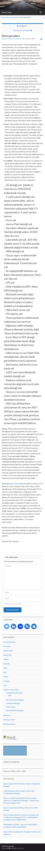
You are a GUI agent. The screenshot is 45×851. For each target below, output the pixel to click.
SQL (5, 685)
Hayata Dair (7, 655)
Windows (6, 715)
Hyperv (6, 659)
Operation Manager (13, 703)
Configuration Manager (14, 693)
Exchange (6, 646)
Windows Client (9, 720)
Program (6, 681)
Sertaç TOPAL (8, 39)
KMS (5, 668)
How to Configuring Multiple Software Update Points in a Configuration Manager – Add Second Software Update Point (20, 800)
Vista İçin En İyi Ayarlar (21, 30)
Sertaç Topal (7, 12)
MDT (5, 672)
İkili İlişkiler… (23, 26)
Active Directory (9, 642)
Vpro (10, 695)
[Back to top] (40, 846)
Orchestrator (10, 707)
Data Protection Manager (15, 700)
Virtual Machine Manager (15, 710)
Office (5, 677)
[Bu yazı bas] (41, 39)
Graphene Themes (18, 848)
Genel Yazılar (14, 17)
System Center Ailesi (11, 690)
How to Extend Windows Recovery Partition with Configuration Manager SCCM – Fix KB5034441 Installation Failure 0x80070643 (21, 817)
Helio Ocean (14, 483)
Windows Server (9, 724)
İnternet (6, 664)
